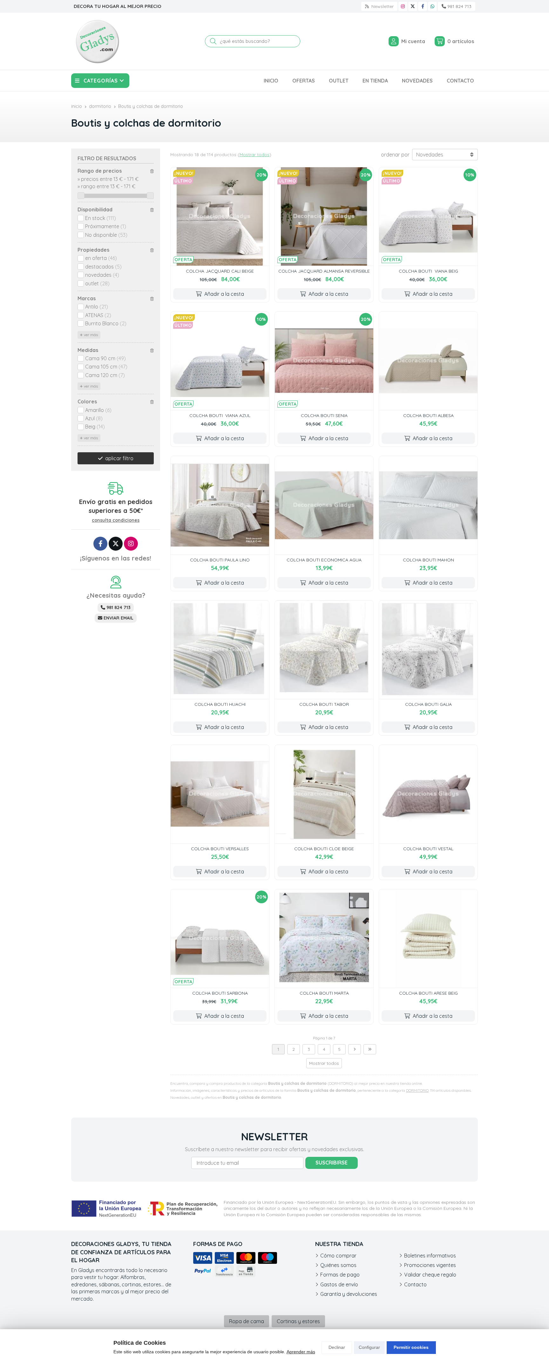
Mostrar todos (254, 154)
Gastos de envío (339, 1284)
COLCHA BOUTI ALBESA (428, 415)
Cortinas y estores (298, 1321)
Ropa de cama (246, 1321)
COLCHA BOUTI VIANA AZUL (219, 415)
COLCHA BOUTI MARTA (324, 993)
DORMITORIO (417, 1090)
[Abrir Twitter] (412, 6)
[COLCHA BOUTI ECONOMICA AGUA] (324, 505)
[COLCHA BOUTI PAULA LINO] (220, 505)
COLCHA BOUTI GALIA (428, 704)
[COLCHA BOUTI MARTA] (324, 938)
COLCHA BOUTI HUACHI (220, 704)
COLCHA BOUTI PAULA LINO (220, 560)
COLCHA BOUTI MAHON (428, 560)
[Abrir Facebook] (422, 6)
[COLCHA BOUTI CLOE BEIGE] (324, 794)
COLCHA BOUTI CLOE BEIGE (324, 849)
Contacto (415, 1284)
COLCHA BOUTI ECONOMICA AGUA (324, 560)
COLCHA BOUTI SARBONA (220, 993)
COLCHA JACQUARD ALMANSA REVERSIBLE (324, 271)
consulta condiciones (115, 520)
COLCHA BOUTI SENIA (324, 415)
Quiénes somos (338, 1265)
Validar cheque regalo (430, 1274)
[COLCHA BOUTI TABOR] (324, 649)
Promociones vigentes (430, 1265)
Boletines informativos (430, 1255)
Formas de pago (340, 1274)
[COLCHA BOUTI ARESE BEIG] (428, 938)
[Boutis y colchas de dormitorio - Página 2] (354, 1049)
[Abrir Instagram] (403, 6)
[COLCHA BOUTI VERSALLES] (220, 794)
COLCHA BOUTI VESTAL (428, 849)
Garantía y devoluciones (348, 1294)
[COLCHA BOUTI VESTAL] (428, 794)
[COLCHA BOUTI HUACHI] (220, 649)
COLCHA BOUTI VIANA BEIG (428, 271)
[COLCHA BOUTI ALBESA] (428, 361)
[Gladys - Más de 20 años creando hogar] (97, 41)
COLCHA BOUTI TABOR (324, 704)
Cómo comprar (338, 1255)
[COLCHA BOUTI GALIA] (428, 649)
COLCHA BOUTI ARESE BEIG (428, 993)
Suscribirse (331, 1162)
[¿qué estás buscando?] (252, 41)
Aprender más (301, 1351)
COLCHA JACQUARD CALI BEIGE (220, 271)
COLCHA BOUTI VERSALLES (220, 849)
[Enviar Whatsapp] (432, 6)
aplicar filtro (119, 458)
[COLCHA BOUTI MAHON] (428, 505)
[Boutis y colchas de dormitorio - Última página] (369, 1049)
